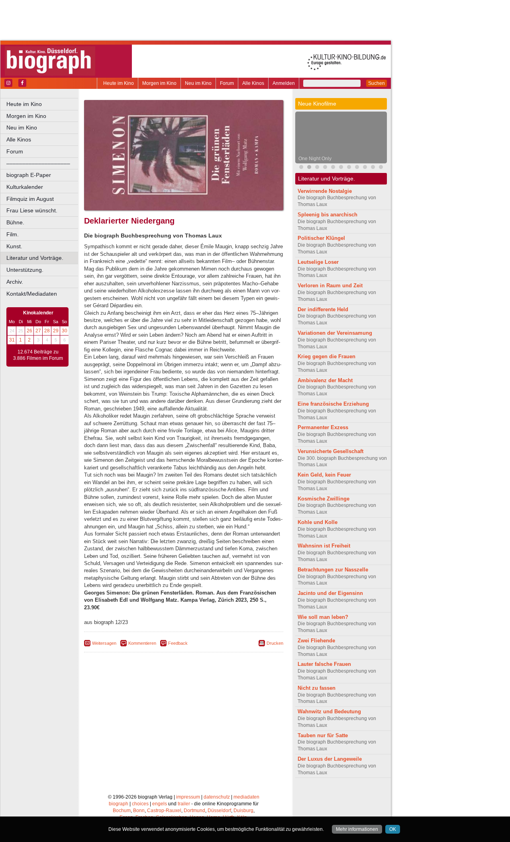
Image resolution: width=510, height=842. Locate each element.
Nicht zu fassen (316, 688)
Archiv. (14, 282)
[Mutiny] (341, 168)
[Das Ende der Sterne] (301, 168)
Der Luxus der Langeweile (330, 759)
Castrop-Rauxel (164, 810)
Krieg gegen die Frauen (326, 356)
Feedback (178, 643)
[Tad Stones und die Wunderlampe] (349, 168)
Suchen (376, 83)
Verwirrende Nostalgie (325, 191)
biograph (118, 804)
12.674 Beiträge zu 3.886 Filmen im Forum (38, 355)
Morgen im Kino (159, 83)
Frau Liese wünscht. (31, 210)
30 (64, 331)
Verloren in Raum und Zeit (330, 286)
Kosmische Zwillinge (323, 499)
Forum (227, 83)
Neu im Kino (198, 83)
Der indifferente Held (323, 309)
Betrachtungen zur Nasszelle (333, 570)
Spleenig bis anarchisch (327, 215)
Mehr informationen (357, 829)
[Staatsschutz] (373, 168)
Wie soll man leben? (323, 617)
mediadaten (246, 797)
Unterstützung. (24, 270)
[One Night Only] (309, 168)
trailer (184, 804)
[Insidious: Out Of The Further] (325, 168)
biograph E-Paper (28, 175)
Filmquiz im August (30, 199)
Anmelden (284, 83)
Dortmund (194, 810)
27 (38, 331)
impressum (188, 797)
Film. (12, 234)
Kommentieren (142, 643)
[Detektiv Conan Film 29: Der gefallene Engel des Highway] (365, 168)
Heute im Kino (118, 83)
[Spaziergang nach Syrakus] (333, 168)
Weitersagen (104, 643)
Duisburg (243, 810)
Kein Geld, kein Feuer (324, 475)
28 (47, 331)
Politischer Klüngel (321, 238)
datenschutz (217, 797)
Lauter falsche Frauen (324, 664)
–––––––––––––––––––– (38, 163)
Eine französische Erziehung (333, 404)
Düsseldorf (219, 810)
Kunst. (14, 246)
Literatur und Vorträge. (34, 258)
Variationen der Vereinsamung (335, 333)
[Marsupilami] (357, 168)
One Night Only (315, 158)
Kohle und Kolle (317, 522)
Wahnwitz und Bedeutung (329, 711)
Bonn (139, 810)
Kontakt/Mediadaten (31, 293)
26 (29, 331)
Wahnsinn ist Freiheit (324, 546)
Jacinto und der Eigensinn (330, 593)
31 (12, 340)
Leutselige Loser (318, 262)
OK (392, 829)
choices (140, 804)
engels (159, 804)
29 (56, 331)
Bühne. (15, 222)
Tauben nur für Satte (323, 735)
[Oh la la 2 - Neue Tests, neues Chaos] (317, 168)
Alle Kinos (253, 83)
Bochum (122, 810)
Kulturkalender (24, 187)
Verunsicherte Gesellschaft (330, 451)
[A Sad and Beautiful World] (381, 168)
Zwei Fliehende (316, 641)
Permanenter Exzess (323, 427)
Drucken (275, 643)
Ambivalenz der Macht (325, 380)
